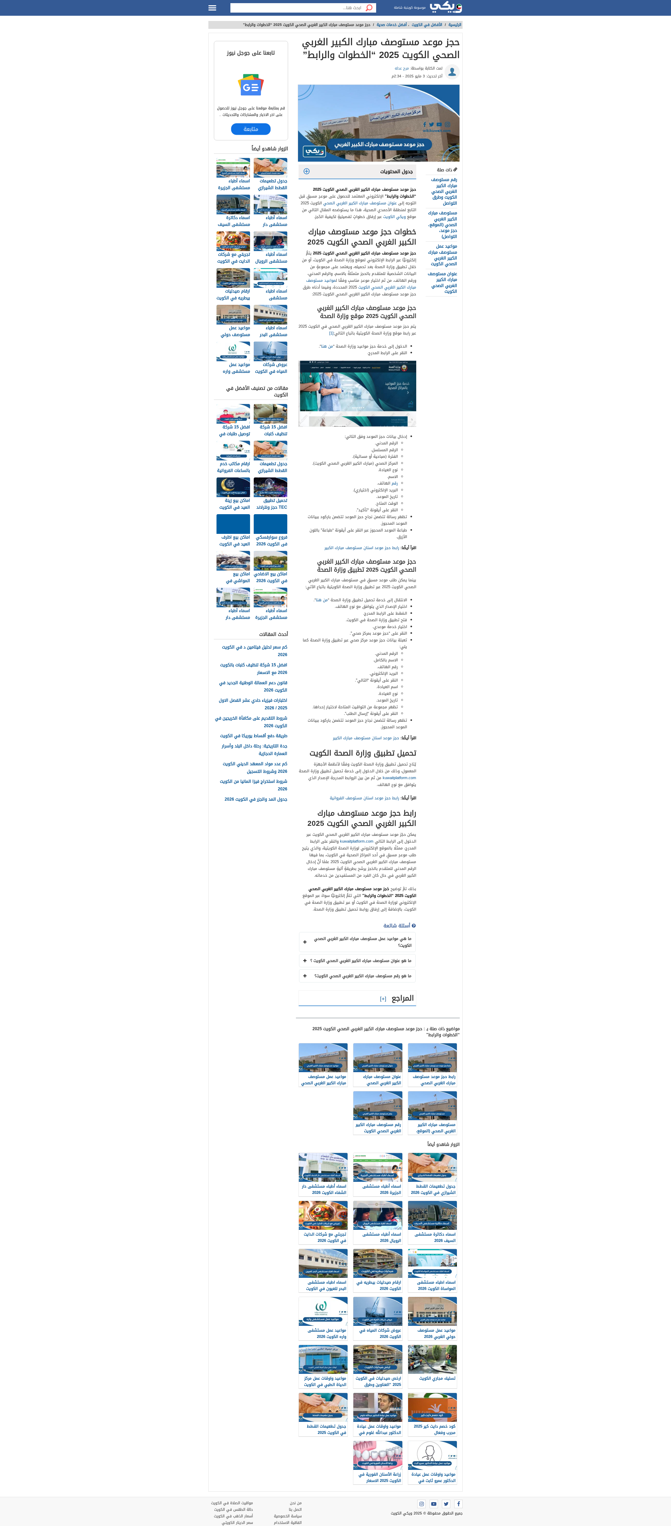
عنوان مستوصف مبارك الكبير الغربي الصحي (360, 203)
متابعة (251, 129)
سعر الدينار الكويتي (237, 1522)
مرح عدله (402, 68)
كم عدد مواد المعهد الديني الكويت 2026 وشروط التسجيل (255, 767)
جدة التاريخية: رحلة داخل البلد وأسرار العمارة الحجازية (254, 750)
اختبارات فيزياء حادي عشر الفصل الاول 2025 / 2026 (253, 704)
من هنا (327, 346)
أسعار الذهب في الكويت (233, 1516)
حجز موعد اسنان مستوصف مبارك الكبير (365, 738)
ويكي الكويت (394, 216)
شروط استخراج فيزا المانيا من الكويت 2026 (253, 785)
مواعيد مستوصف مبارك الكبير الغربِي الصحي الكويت (361, 284)
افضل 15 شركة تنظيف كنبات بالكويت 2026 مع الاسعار (253, 669)
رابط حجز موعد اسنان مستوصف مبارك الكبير (361, 547)
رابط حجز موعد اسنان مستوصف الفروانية (363, 798)
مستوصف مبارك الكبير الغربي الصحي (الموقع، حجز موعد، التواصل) (442, 225)
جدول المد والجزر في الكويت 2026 (256, 799)
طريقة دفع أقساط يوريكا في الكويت (253, 736)
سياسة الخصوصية (288, 1516)
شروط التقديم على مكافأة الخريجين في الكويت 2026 (251, 722)
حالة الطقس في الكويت (233, 1509)
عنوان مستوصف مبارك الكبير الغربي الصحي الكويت (442, 282)
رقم (395, 483)
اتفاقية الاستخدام (288, 1522)
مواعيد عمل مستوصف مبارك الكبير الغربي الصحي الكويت (442, 255)
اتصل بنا (295, 1509)
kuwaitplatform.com (399, 777)
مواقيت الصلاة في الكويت (232, 1503)
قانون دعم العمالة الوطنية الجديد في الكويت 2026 (253, 686)
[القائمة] (212, 7)
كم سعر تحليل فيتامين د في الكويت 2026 (254, 651)
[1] (331, 333)
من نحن (296, 1503)
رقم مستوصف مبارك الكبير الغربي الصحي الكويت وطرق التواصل (444, 191)
